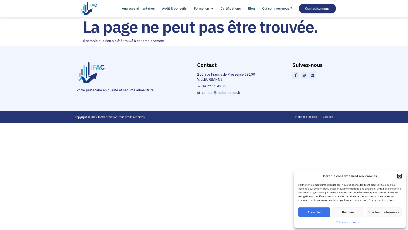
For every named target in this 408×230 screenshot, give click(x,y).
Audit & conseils (174, 8)
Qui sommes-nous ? (277, 8)
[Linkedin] (312, 75)
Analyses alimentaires (138, 8)
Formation (201, 8)
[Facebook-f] (295, 75)
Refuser (348, 212)
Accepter (314, 212)
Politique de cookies (347, 222)
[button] (399, 176)
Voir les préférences (383, 212)
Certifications (231, 8)
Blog (251, 8)
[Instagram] (304, 75)
